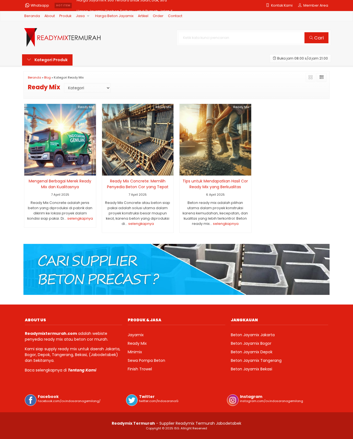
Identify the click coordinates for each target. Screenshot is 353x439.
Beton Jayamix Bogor (251, 343)
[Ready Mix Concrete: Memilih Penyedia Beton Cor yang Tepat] (138, 139)
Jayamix (136, 335)
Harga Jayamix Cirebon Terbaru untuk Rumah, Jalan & (125, 5)
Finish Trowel (140, 369)
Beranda (32, 16)
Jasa (80, 16)
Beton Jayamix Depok (251, 352)
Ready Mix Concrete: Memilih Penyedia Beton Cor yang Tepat (138, 184)
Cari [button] (318, 37)
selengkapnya (80, 218)
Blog (47, 77)
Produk (65, 16)
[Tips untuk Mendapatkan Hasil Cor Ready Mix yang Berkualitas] (215, 139)
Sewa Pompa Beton (146, 360)
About (49, 16)
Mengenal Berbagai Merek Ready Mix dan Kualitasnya (60, 184)
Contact (175, 16)
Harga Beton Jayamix (114, 16)
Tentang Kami (82, 370)
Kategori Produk (51, 60)
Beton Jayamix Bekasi (251, 369)
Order (158, 16)
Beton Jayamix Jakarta (253, 335)
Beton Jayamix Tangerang (256, 360)
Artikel (143, 16)
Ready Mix (86, 107)
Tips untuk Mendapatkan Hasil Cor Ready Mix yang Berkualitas (215, 184)
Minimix (135, 352)
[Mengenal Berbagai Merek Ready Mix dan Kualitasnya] (60, 139)
